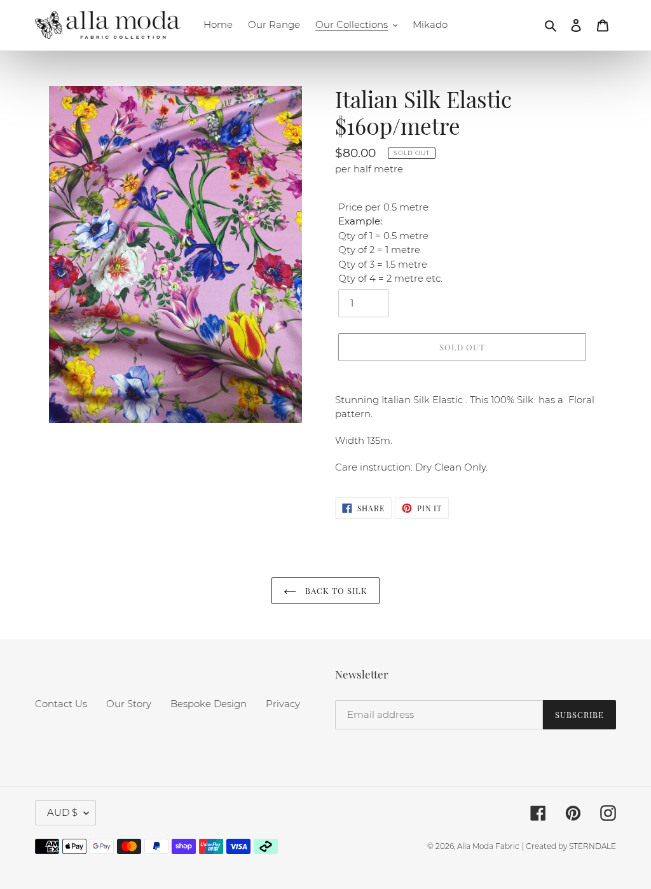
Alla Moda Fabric (488, 846)
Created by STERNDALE (571, 846)
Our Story (128, 704)
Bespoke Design (208, 704)
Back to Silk (335, 590)
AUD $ (62, 812)
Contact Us (61, 704)
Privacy (283, 704)
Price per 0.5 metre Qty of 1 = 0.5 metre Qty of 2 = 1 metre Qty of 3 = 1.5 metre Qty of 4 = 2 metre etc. (390, 243)
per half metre (369, 169)
